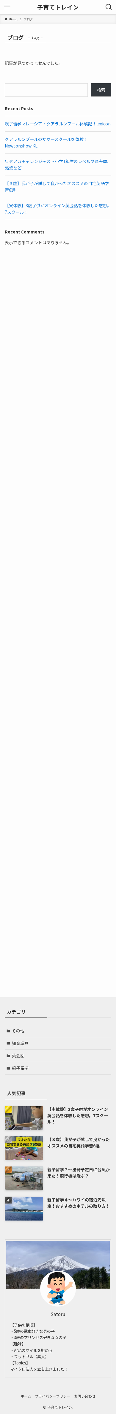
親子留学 (20, 1068)
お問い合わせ (84, 1395)
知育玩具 (20, 1043)
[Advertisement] (58, 298)
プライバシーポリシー (52, 1395)
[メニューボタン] (7, 7)
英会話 (18, 1055)
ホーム (26, 1395)
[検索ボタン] (109, 7)
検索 (101, 90)
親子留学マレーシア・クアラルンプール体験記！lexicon (58, 124)
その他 (18, 1031)
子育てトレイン (58, 7)
